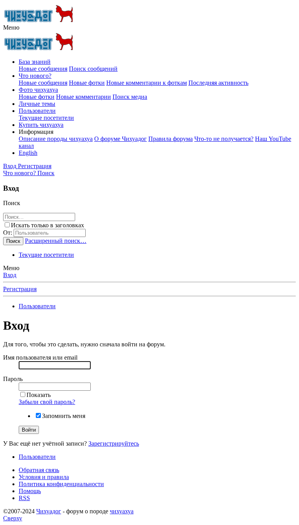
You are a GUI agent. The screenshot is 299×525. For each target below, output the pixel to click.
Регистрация (20, 289)
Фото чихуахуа (38, 89)
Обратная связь (39, 470)
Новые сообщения (43, 68)
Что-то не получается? (223, 138)
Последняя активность (218, 82)
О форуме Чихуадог (120, 138)
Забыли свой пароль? (47, 402)
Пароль (13, 379)
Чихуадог (48, 511)
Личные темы (37, 103)
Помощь (30, 491)
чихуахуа (122, 511)
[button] (11, 27)
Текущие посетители (46, 117)
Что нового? (35, 75)
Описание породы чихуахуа (56, 138)
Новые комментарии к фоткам (146, 82)
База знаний (35, 61)
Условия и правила (44, 477)
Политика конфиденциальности (61, 484)
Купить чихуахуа (41, 124)
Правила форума (170, 138)
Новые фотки (87, 82)
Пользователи (37, 110)
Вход (9, 275)
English (28, 152)
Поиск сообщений (93, 68)
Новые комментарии (83, 96)
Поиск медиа (130, 96)
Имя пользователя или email (40, 357)
